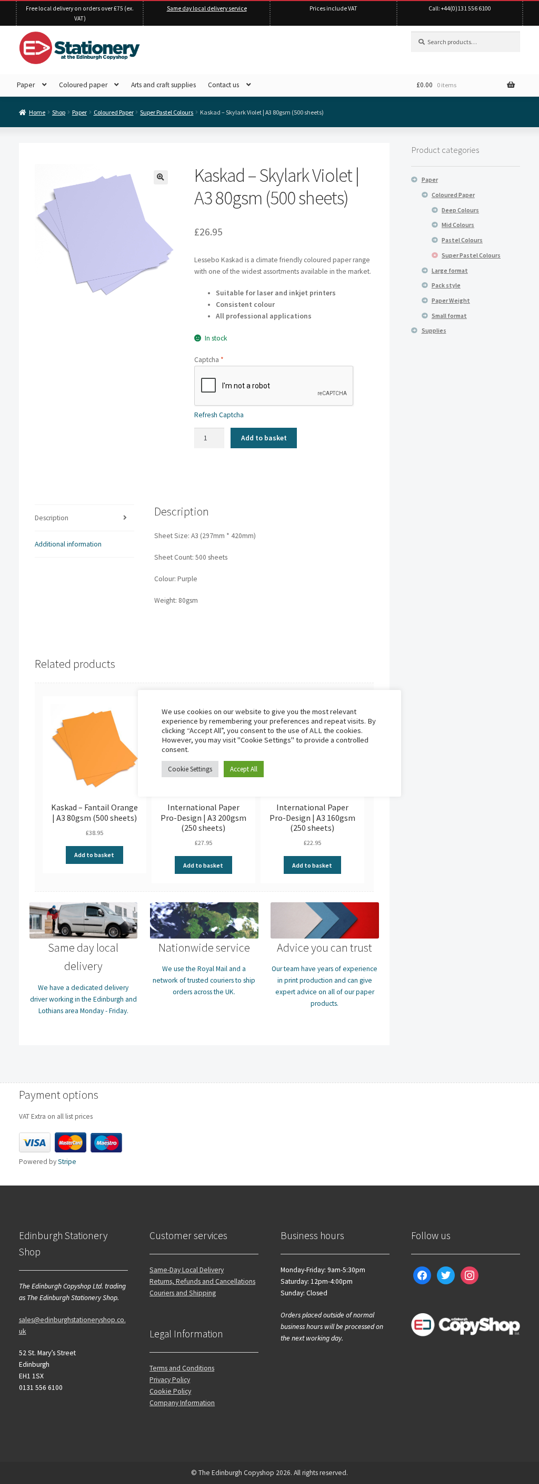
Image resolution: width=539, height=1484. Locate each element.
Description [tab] (51, 517)
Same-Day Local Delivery (186, 1269)
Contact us (223, 84)
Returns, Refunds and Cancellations (202, 1281)
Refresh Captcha (219, 414)
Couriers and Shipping (182, 1293)
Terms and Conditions (181, 1368)
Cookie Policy (170, 1391)
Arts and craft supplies (163, 84)
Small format (449, 316)
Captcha (209, 359)
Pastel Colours (462, 240)
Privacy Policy (169, 1379)
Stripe (67, 1161)
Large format (450, 270)
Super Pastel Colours (166, 112)
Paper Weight (451, 300)
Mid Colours (458, 225)
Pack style (446, 285)
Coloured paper (83, 84)
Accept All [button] (243, 769)
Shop (58, 112)
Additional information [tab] (68, 544)
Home (37, 112)
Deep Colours (460, 210)
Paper (26, 84)
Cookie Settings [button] (190, 769)
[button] (161, 177)
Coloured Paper (114, 112)
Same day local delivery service (207, 8)
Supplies (434, 330)
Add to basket (264, 438)
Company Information (182, 1402)
